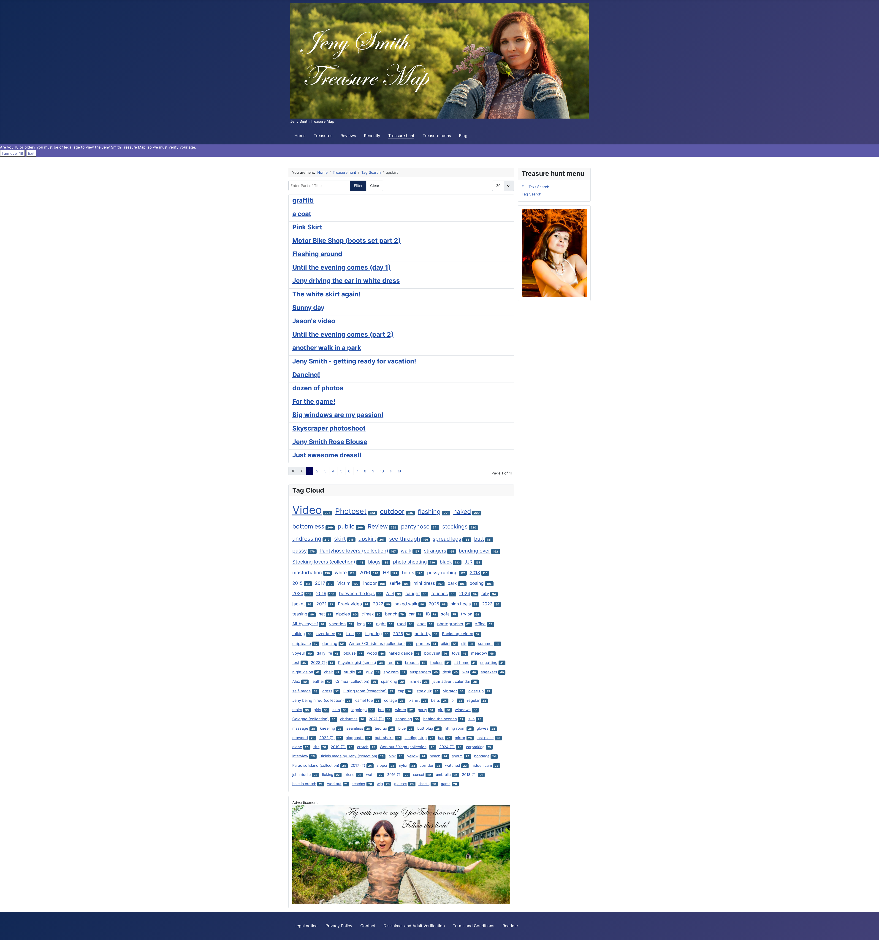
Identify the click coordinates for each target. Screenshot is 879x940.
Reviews (348, 135)
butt (479, 539)
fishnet (414, 681)
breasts (412, 662)
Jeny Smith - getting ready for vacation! (354, 361)
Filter (358, 185)
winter (400, 709)
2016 (364, 572)
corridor (427, 765)
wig (380, 783)
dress (327, 691)
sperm (457, 756)
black (446, 562)
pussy (299, 550)
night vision (302, 672)
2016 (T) (394, 774)
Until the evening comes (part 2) (342, 334)
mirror (460, 737)
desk (446, 672)
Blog (463, 135)
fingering (373, 633)
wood (372, 653)
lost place (485, 737)
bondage (481, 756)
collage (390, 700)
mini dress (424, 583)
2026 (398, 633)
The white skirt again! (326, 294)
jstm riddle (301, 774)
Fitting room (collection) (365, 691)
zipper (382, 765)
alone (297, 747)
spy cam (391, 672)
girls (317, 709)
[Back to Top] (871, 931)
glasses (400, 783)
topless (436, 662)
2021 (321, 604)
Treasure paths (437, 135)
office (480, 623)
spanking (389, 681)
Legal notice (305, 925)
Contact (367, 925)
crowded (300, 737)
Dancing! (306, 375)
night (381, 623)
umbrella (443, 774)
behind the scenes (440, 719)
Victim (343, 583)
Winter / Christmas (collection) (377, 643)
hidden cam (482, 765)
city (485, 593)
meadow (479, 653)
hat (322, 613)
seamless (354, 728)
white (341, 572)
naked (462, 511)
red (391, 662)
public (346, 526)
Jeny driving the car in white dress (346, 280)
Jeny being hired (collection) (318, 700)
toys (456, 653)
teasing (299, 614)
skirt (340, 538)
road (401, 623)
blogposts (355, 737)
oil (453, 700)
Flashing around (317, 254)
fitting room (455, 728)
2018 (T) (469, 774)
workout (334, 783)
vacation (337, 623)
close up (476, 691)
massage (300, 728)
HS (386, 572)
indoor (370, 583)
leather (318, 681)
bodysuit (432, 653)
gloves (482, 728)
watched (452, 765)
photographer (450, 623)
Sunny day (308, 308)
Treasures (323, 135)
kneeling (327, 728)
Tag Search (531, 194)
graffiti (303, 200)
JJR (468, 562)
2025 (434, 604)
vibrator (450, 691)
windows (463, 709)
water (371, 774)
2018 (475, 572)
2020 (297, 593)
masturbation (307, 572)
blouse (349, 653)
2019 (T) (338, 747)
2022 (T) (327, 737)
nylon (403, 765)
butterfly (423, 633)
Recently (372, 135)
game (445, 783)
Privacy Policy (339, 925)
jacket (298, 604)
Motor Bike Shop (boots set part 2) (346, 240)
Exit (31, 153)
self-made (301, 691)
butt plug (425, 728)
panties (423, 643)
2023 (487, 604)
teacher (358, 783)
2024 (464, 593)
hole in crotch (304, 783)
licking (327, 774)
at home (461, 662)
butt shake (384, 737)
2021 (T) (376, 719)
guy (369, 672)
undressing (306, 538)
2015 (297, 583)
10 (382, 471)
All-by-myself (305, 623)
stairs (297, 709)
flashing (429, 511)
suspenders (420, 672)
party (422, 709)
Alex (296, 681)
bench (391, 613)
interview (300, 756)
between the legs (357, 593)
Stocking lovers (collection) (323, 562)
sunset (418, 774)
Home (300, 135)
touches (439, 593)
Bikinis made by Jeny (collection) (348, 756)
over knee (325, 633)
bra (381, 709)
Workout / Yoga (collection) (404, 747)
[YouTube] (401, 854)
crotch (363, 747)
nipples (343, 613)
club (336, 709)
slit (464, 643)
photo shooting (410, 562)
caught (412, 593)
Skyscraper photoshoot (329, 428)
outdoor (392, 511)
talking (298, 633)
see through (404, 538)
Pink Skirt (307, 227)
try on (466, 614)
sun (471, 719)
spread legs (447, 539)
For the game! (313, 401)
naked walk (405, 604)
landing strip (415, 737)
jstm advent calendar (451, 681)
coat (421, 623)
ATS (390, 593)
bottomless (308, 526)
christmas (349, 719)
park (452, 583)
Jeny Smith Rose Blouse (329, 442)
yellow (412, 756)
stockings (455, 526)
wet (465, 672)
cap (401, 691)
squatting (488, 662)
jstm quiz (423, 691)
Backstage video (457, 633)
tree (350, 633)
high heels (460, 604)
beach (435, 756)
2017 (320, 583)
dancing (329, 643)
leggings (359, 709)
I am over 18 (12, 153)
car (412, 613)
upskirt (367, 538)
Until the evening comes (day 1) (341, 267)
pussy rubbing (442, 572)
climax (367, 613)
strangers (435, 551)
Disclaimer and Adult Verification (414, 925)
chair (328, 672)
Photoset (351, 511)
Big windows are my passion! (337, 415)
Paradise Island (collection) (315, 765)
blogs (374, 562)
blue (402, 728)
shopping (403, 719)
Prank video (350, 604)
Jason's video (313, 321)
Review (378, 526)
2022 (378, 604)
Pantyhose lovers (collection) (354, 551)
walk (406, 551)
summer (485, 643)
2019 (321, 593)
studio (349, 672)
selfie (395, 583)
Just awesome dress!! (326, 455)
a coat (301, 214)
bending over (474, 551)
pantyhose (415, 526)
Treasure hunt (401, 135)
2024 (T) (447, 747)
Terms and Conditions (473, 925)
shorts (423, 783)
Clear (374, 185)
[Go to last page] (399, 471)
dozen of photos (317, 388)
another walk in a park (326, 348)
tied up (381, 728)
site (316, 747)
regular (473, 700)
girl (440, 709)
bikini (445, 643)
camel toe (364, 700)
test (295, 662)
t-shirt (414, 700)
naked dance (400, 653)
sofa (445, 613)
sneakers (489, 672)
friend (350, 774)
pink (392, 756)
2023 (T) (319, 662)
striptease (301, 643)
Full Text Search (535, 186)
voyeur (298, 653)
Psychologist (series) (357, 662)
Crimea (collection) (352, 681)
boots (408, 572)
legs (361, 623)
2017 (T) (358, 765)
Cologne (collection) (310, 719)
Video (307, 510)
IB (428, 613)
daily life (324, 653)
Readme (510, 925)
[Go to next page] (391, 471)
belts (435, 700)
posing (476, 583)
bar (441, 737)
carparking (475, 747)
